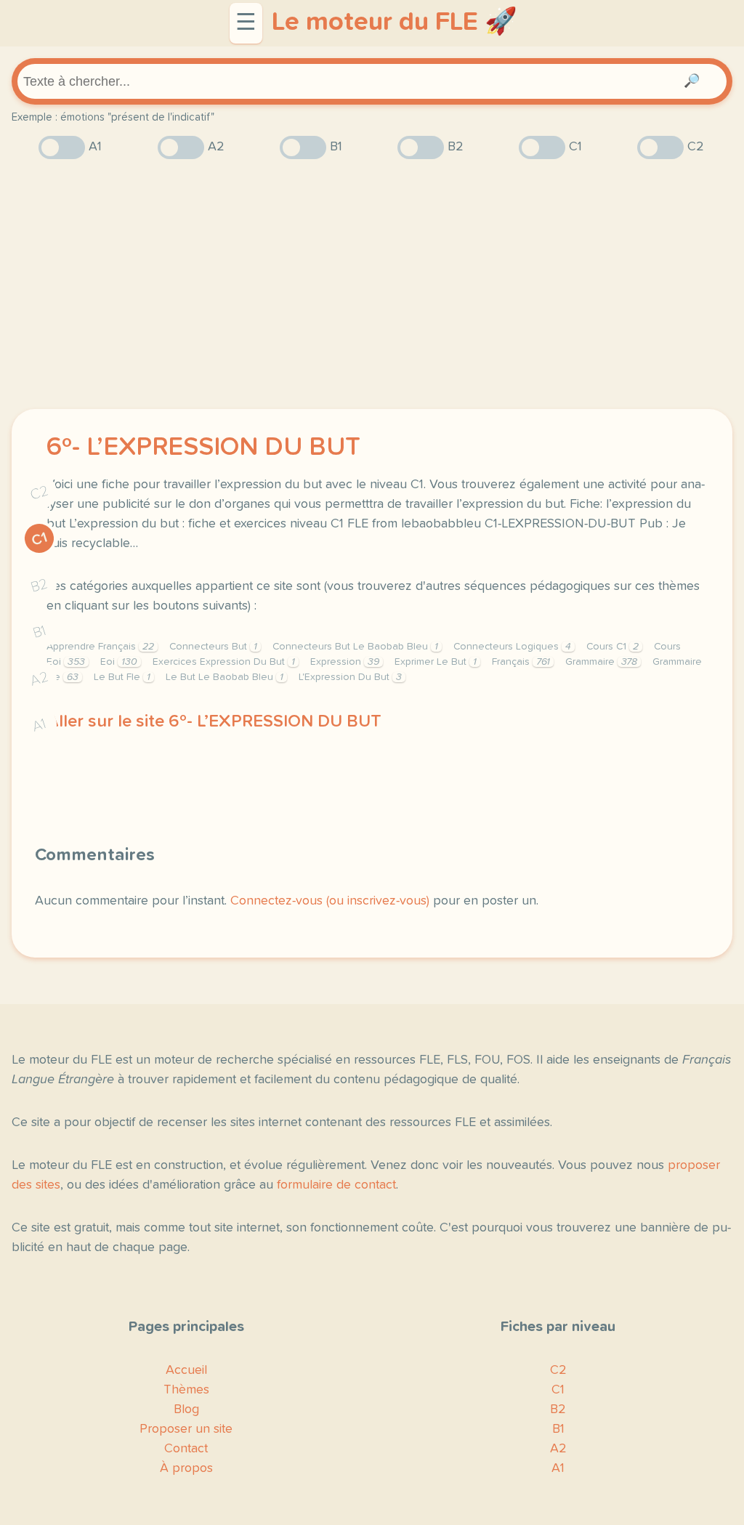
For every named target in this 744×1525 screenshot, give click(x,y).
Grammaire (601, 662)
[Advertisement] (372, 284)
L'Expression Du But (350, 677)
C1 (39, 539)
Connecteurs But (213, 647)
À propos (186, 1468)
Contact (186, 1448)
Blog (186, 1409)
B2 (39, 585)
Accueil (186, 1370)
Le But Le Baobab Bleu (224, 677)
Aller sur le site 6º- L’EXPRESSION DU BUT (213, 721)
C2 (39, 493)
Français (521, 662)
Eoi (118, 662)
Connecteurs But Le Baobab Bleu (355, 647)
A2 (39, 679)
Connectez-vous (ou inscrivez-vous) (329, 900)
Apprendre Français (100, 647)
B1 (39, 632)
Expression (344, 662)
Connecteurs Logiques (512, 647)
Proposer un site (186, 1429)
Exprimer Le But (436, 662)
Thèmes (186, 1389)
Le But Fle (122, 677)
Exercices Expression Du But (224, 662)
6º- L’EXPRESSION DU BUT (203, 447)
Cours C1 (612, 647)
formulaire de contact (336, 1185)
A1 (39, 725)
